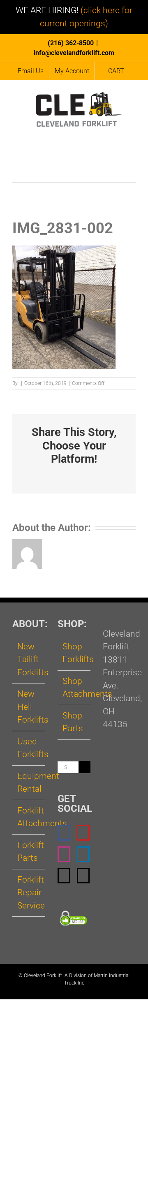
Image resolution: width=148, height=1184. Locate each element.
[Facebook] (64, 833)
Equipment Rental (29, 782)
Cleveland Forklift (43, 975)
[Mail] (64, 875)
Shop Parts (72, 722)
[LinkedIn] (83, 854)
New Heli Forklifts (29, 707)
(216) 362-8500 (71, 43)
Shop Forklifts (74, 653)
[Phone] (83, 875)
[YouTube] (83, 833)
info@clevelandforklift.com (74, 53)
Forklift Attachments (29, 817)
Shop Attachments (74, 687)
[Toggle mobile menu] (132, 134)
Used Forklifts (29, 748)
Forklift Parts (29, 851)
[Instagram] (64, 854)
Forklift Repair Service (29, 893)
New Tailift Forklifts (29, 659)
